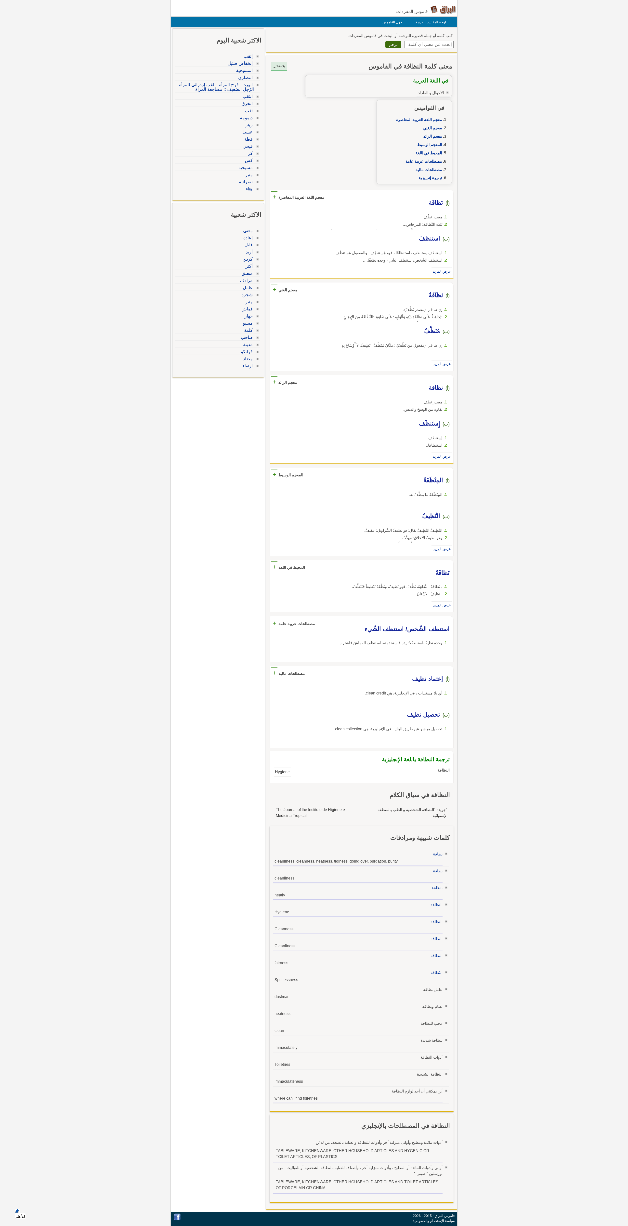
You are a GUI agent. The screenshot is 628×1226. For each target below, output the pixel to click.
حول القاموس (392, 22)
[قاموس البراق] (443, 9)
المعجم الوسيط (429, 145)
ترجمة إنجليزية (430, 178)
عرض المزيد (442, 271)
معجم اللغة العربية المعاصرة (419, 120)
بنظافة (437, 888)
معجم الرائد (432, 136)
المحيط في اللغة (429, 153)
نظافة (438, 854)
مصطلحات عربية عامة (424, 161)
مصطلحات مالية (429, 170)
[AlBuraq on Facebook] (177, 1219)
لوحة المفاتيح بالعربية (431, 22)
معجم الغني (432, 128)
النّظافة (437, 973)
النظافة (437, 905)
